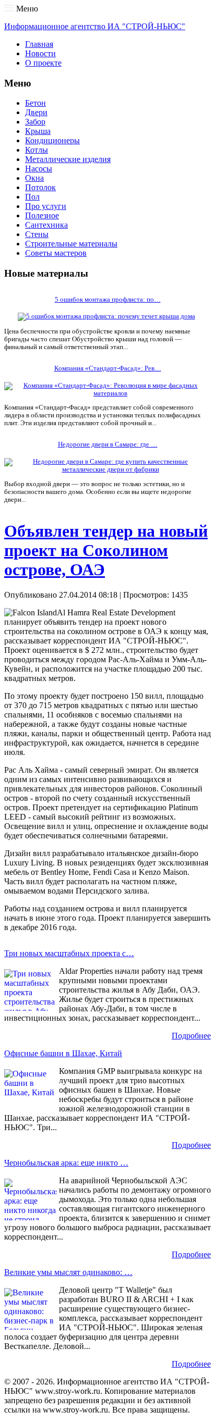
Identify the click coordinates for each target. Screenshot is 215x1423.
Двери (36, 112)
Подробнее (191, 1035)
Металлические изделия (68, 159)
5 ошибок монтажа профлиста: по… (108, 299)
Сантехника (46, 224)
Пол (32, 196)
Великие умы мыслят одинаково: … (68, 1272)
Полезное (42, 215)
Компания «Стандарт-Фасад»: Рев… (107, 368)
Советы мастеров (56, 253)
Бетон (35, 102)
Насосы (38, 168)
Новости (40, 53)
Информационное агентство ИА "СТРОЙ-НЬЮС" (94, 26)
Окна (34, 178)
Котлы (36, 149)
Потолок (40, 187)
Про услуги (45, 206)
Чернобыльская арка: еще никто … (66, 1162)
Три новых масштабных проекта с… (69, 953)
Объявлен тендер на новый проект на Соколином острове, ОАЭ (106, 550)
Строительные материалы (71, 243)
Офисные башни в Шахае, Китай (63, 1053)
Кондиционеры (52, 140)
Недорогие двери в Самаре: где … (108, 444)
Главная (39, 44)
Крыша (38, 131)
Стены (37, 234)
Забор (35, 121)
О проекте (43, 62)
